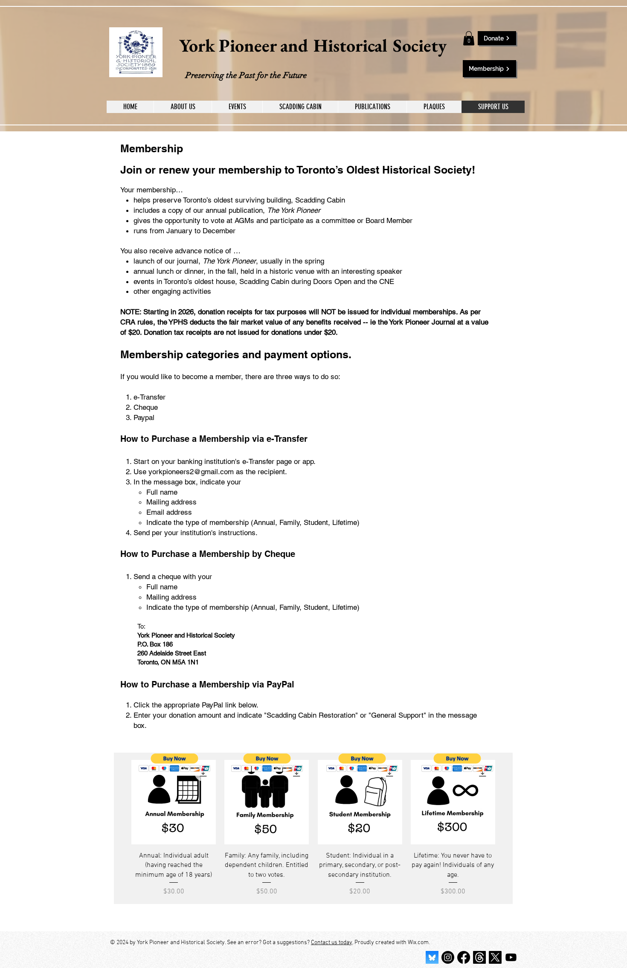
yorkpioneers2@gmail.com (191, 471)
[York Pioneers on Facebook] (463, 957)
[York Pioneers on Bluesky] (432, 957)
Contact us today (331, 942)
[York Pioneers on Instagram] (447, 957)
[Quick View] (173, 802)
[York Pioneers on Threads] (479, 957)
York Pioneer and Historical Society (313, 45)
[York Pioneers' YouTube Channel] (511, 957)
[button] (469, 38)
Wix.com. (419, 942)
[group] (313, 828)
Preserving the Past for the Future (246, 75)
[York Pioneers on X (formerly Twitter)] (495, 957)
